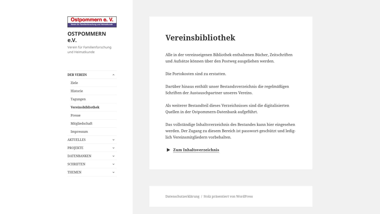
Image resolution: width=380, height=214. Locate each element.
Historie (77, 91)
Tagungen (78, 99)
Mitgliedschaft (81, 123)
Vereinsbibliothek (85, 107)
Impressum (79, 131)
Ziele (74, 83)
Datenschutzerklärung (182, 196)
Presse (76, 115)
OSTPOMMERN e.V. (86, 37)
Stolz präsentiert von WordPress (228, 196)
